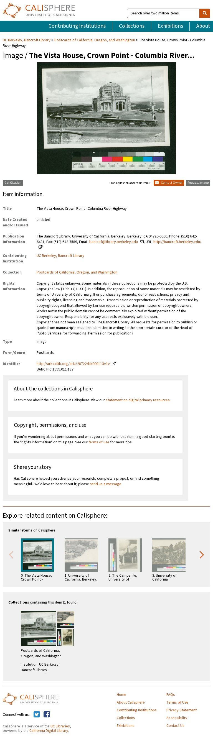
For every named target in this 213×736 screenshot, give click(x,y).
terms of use (98, 442)
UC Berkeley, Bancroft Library (27, 40)
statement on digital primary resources (138, 400)
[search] (204, 13)
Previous (11, 554)
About (203, 26)
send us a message (105, 484)
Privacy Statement (181, 710)
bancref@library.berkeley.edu (113, 242)
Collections (131, 26)
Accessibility (176, 718)
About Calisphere (131, 702)
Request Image (198, 182)
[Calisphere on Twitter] (37, 714)
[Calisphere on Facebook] (47, 714)
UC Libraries (60, 726)
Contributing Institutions (77, 26)
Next (202, 554)
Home (121, 695)
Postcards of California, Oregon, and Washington (94, 40)
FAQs (170, 695)
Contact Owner (171, 182)
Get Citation (12, 182)
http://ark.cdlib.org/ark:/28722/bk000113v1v (73, 364)
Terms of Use (177, 702)
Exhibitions (170, 26)
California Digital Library (48, 731)
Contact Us (175, 726)
